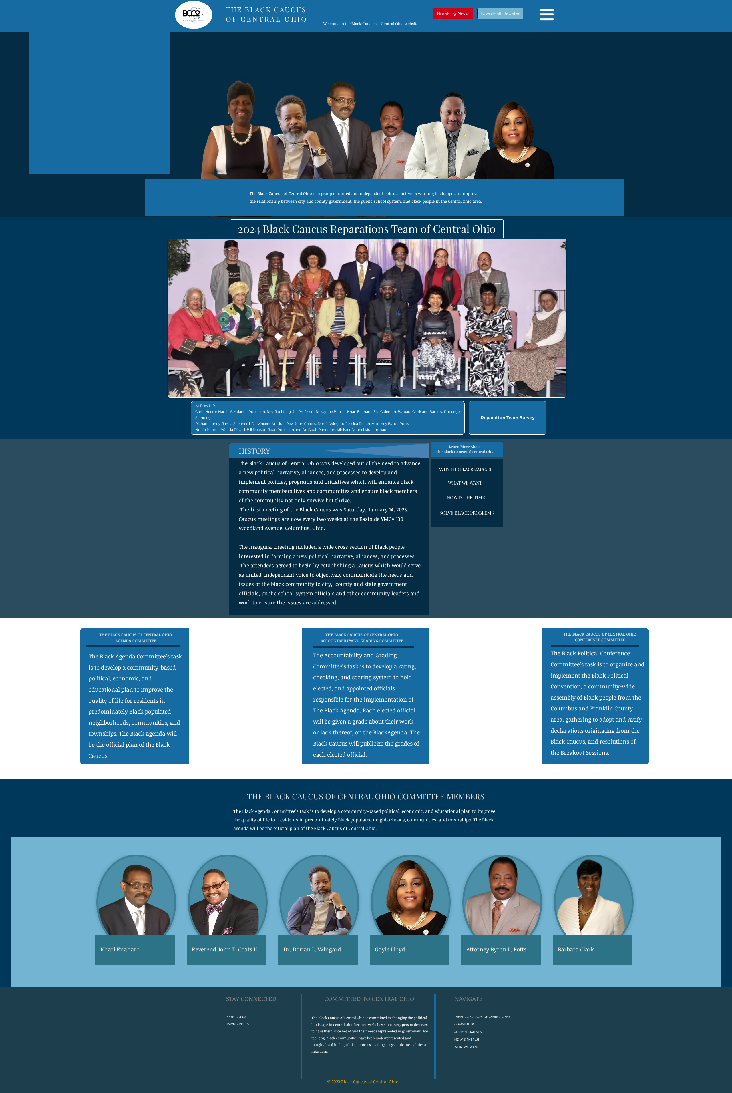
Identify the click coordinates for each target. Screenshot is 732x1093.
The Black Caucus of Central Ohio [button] (281, 193)
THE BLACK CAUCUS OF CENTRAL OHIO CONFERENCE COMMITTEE (600, 636)
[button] (453, 13)
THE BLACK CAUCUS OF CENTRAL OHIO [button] (321, 796)
